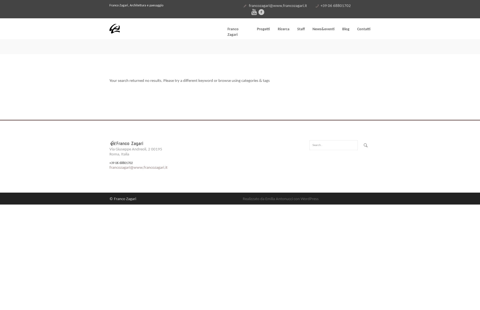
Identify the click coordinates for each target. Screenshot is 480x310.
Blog (345, 29)
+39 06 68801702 (336, 6)
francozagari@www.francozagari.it (278, 6)
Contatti (364, 29)
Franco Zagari (233, 32)
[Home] (151, 29)
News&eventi (323, 29)
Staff (301, 29)
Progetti (263, 29)
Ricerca (283, 29)
